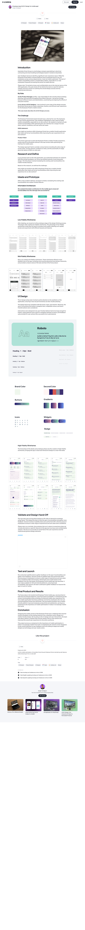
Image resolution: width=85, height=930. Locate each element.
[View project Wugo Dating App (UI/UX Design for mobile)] (33, 705)
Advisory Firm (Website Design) (15, 712)
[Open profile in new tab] (10, 7)
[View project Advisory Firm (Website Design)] (15, 705)
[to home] (6, 2)
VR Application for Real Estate (51, 712)
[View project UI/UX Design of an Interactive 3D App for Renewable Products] (70, 705)
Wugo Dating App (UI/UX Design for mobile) (32, 713)
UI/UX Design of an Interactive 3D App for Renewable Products (67, 714)
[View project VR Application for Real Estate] (52, 705)
